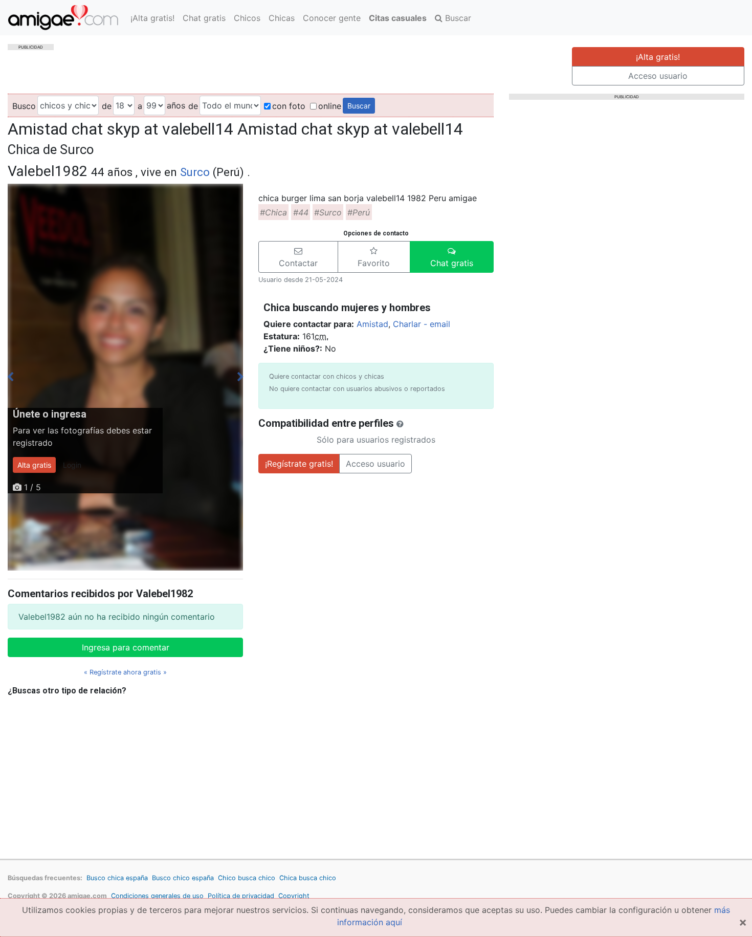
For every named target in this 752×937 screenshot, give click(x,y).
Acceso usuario (658, 76)
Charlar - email (421, 324)
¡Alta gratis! (152, 18)
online (329, 106)
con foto (288, 106)
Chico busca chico (246, 878)
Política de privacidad (241, 896)
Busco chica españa (117, 878)
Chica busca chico (307, 878)
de (107, 106)
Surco (195, 172)
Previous (10, 377)
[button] (298, 257)
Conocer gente (332, 18)
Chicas (282, 18)
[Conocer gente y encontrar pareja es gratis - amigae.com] (63, 17)
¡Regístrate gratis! (299, 464)
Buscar (457, 18)
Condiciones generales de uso (157, 896)
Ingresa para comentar (125, 647)
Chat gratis (204, 18)
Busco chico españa (183, 878)
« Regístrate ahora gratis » (125, 672)
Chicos (247, 18)
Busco (24, 106)
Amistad (372, 324)
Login (72, 465)
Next (240, 377)
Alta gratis (34, 465)
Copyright (293, 896)
